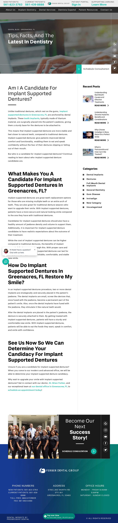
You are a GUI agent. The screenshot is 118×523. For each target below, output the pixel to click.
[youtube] (114, 56)
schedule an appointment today (24, 390)
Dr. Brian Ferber (57, 383)
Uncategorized (94, 207)
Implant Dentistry (27, 10)
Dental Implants (95, 175)
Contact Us (106, 10)
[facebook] (114, 62)
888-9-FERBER (29, 498)
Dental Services (47, 10)
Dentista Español (67, 10)
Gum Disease (93, 194)
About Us (10, 10)
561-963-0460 (25, 501)
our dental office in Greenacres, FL (50, 386)
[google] (114, 44)
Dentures (91, 179)
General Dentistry (96, 190)
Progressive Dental (18, 519)
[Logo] (58, 3)
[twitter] (114, 68)
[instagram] (114, 50)
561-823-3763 (31, 490)
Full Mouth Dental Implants (96, 184)
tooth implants (31, 118)
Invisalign (92, 198)
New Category (94, 203)
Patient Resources (88, 10)
